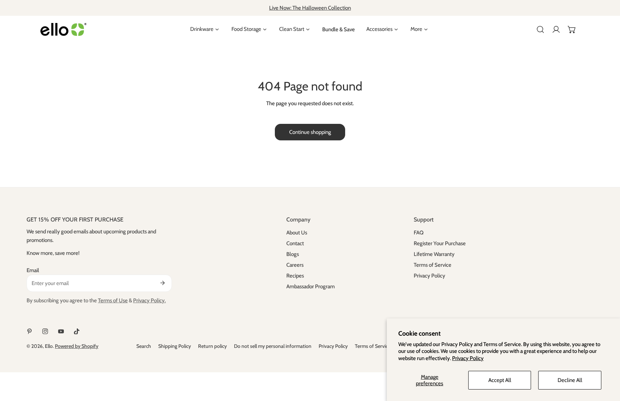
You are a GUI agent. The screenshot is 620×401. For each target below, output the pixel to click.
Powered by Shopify (76, 346)
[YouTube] (61, 331)
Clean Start (291, 29)
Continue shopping (310, 132)
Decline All (570, 380)
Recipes (295, 275)
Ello (49, 346)
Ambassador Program (310, 286)
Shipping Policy (174, 346)
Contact (295, 243)
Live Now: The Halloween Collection (310, 8)
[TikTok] (77, 331)
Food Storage (246, 29)
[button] (572, 29)
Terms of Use (113, 300)
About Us (296, 232)
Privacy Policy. (149, 300)
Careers (295, 265)
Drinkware (201, 29)
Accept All (499, 380)
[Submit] (162, 283)
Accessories (379, 29)
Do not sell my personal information (272, 346)
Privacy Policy (468, 358)
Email (33, 270)
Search (143, 346)
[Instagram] (45, 331)
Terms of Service (432, 265)
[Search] (540, 29)
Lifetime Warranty (434, 254)
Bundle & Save (338, 29)
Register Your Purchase (440, 243)
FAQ (418, 232)
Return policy (212, 346)
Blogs (292, 254)
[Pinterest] (29, 331)
